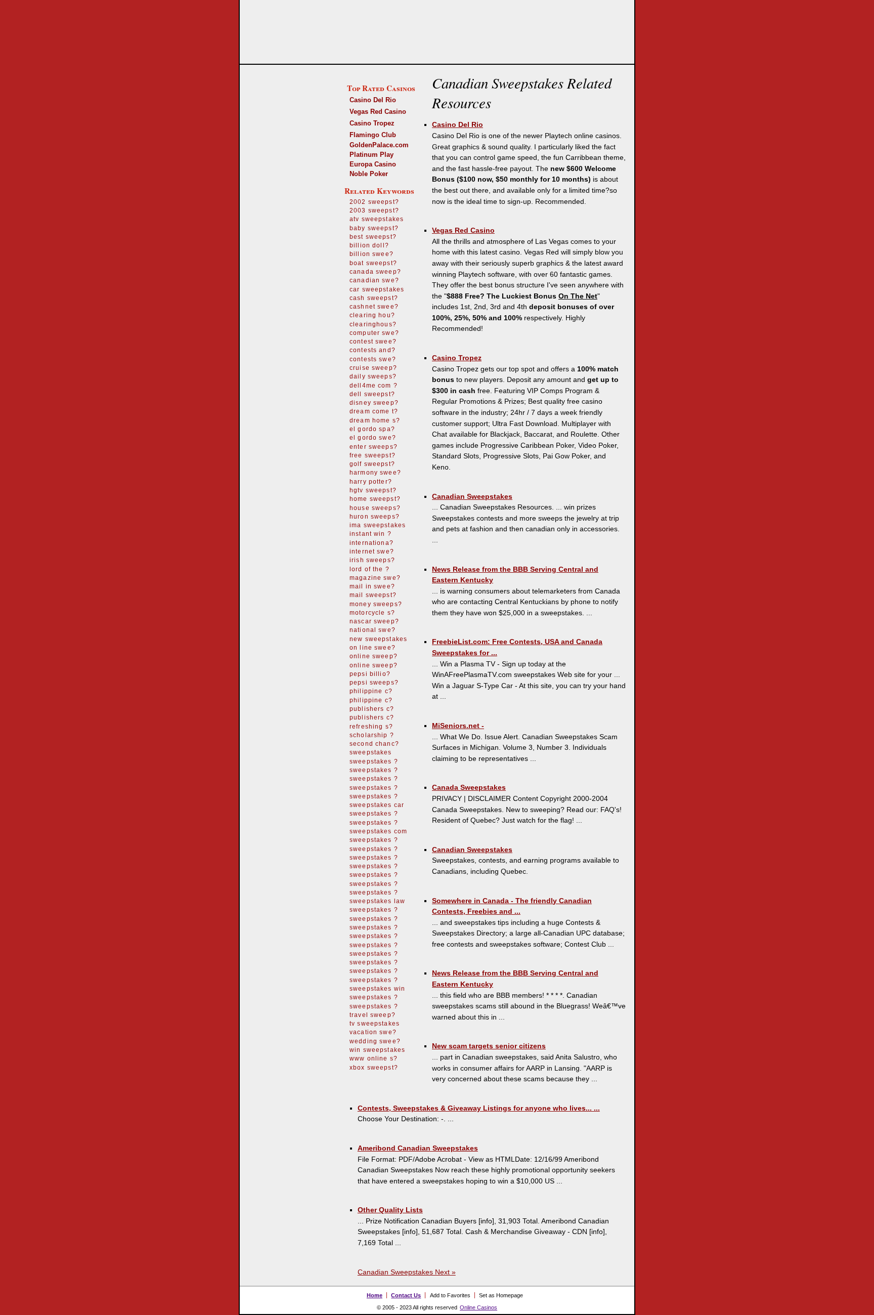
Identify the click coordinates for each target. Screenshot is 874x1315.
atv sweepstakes (376, 219)
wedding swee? (375, 1041)
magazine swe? (375, 578)
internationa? (371, 543)
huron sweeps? (374, 517)
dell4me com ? (373, 386)
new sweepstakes (378, 639)
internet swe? (371, 551)
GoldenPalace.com (379, 145)
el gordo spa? (372, 429)
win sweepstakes (377, 1050)
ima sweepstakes (377, 525)
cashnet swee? (374, 307)
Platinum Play (371, 154)
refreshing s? (371, 727)
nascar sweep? (374, 621)
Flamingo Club (372, 135)
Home (374, 1295)
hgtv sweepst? (373, 490)
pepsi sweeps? (374, 683)
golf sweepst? (372, 464)
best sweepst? (373, 237)
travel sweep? (372, 1015)
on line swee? (372, 648)
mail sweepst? (373, 595)
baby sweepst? (374, 228)
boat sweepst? (373, 263)
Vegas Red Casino (377, 111)
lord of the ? (369, 569)
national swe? (372, 630)
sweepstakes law (377, 901)
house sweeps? (375, 508)
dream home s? (374, 420)
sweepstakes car (376, 805)
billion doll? (369, 245)
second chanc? (374, 744)
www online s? (373, 1058)
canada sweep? (375, 272)
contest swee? (373, 341)
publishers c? (371, 709)
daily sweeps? (373, 376)
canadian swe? (374, 280)
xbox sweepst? (373, 1068)
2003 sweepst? (374, 210)
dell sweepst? (372, 394)
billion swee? (371, 254)
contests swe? (372, 359)
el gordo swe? (372, 438)
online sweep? (373, 656)
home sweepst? (375, 499)
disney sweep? (374, 403)
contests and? (372, 350)
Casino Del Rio (372, 100)
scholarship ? (371, 735)
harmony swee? (375, 473)
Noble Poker (368, 174)
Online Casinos (478, 1307)
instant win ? (370, 534)
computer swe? (374, 333)
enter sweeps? (373, 447)
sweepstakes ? (373, 761)
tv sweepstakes (374, 1024)
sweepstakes (370, 752)
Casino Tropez (372, 123)
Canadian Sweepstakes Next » (407, 1272)
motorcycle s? (372, 613)
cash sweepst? (373, 298)
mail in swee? (372, 586)
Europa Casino (372, 164)
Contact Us (406, 1295)
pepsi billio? (369, 674)
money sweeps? (375, 604)
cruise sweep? (373, 368)
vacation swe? (373, 1032)
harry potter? (370, 482)
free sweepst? (372, 455)
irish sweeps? (372, 560)
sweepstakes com (378, 831)
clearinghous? (373, 324)
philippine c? (370, 691)
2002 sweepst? (374, 202)
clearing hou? (372, 315)
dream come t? (373, 411)
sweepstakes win (377, 989)
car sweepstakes (376, 289)
